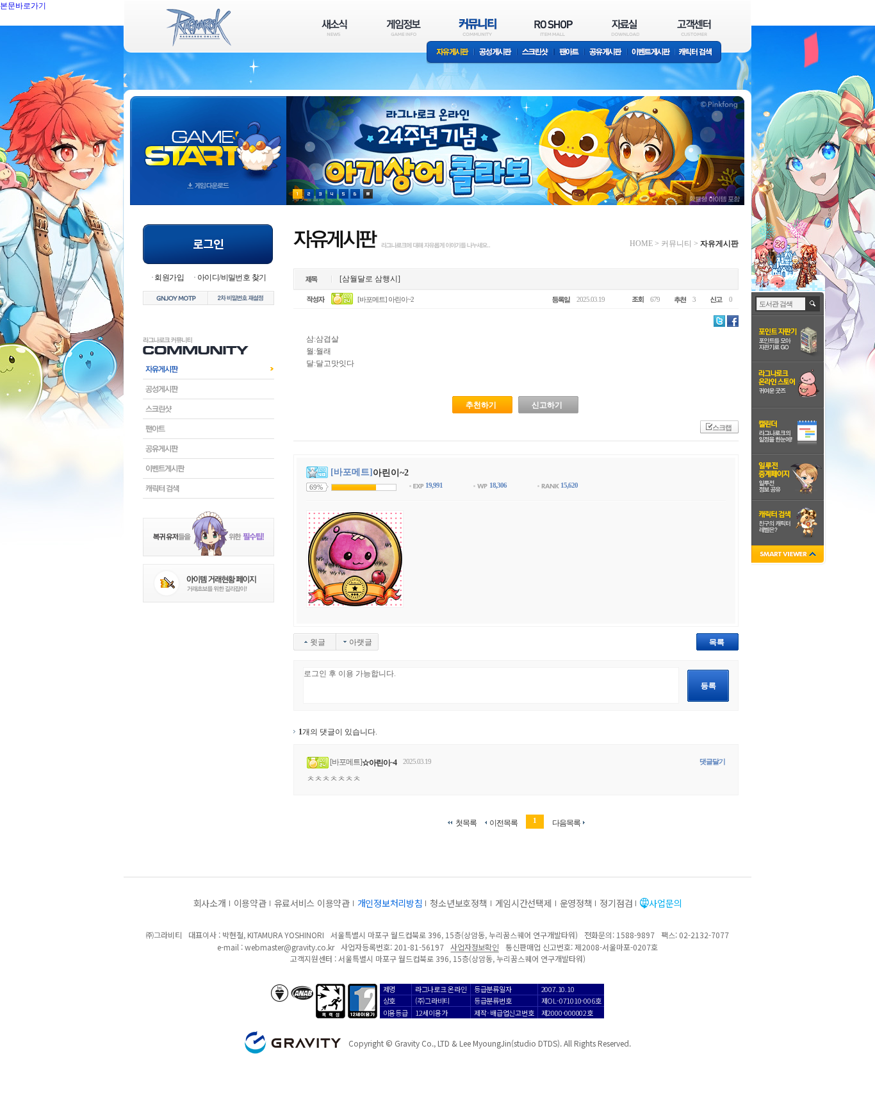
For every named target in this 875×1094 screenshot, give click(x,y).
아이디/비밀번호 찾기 (231, 277)
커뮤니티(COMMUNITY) (478, 27)
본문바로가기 (51, 34)
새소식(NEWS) (334, 27)
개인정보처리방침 (390, 903)
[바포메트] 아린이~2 (385, 299)
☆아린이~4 (379, 762)
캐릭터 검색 (699, 53)
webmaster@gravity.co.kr (289, 946)
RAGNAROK (198, 27)
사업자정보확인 (474, 946)
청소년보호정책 (458, 903)
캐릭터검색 (208, 488)
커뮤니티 (676, 243)
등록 (708, 685)
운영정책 (576, 903)
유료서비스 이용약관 (312, 903)
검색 (813, 303)
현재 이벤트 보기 (368, 194)
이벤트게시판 (651, 53)
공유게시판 (605, 53)
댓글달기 (712, 761)
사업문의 (665, 903)
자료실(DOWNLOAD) (624, 27)
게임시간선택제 (523, 903)
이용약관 (250, 903)
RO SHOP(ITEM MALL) (553, 27)
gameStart (208, 138)
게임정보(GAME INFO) (404, 27)
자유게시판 (450, 53)
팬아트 (569, 53)
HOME (641, 243)
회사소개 (209, 903)
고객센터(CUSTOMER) (694, 27)
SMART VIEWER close (788, 555)
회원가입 (169, 277)
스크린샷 (536, 53)
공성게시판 (496, 53)
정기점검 (616, 903)
